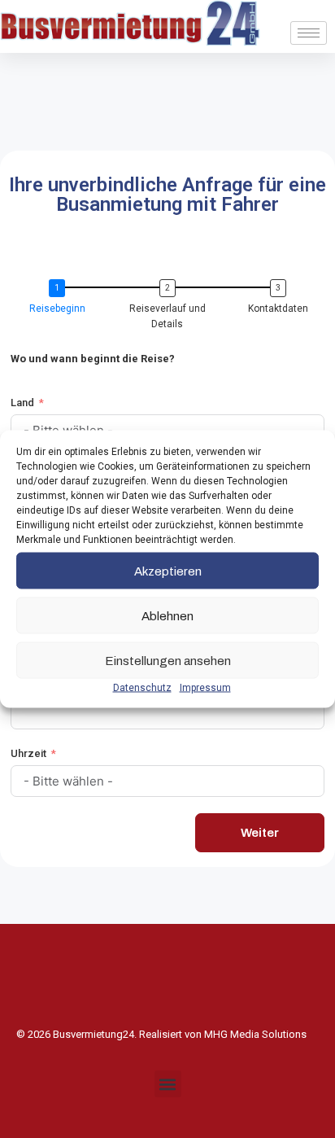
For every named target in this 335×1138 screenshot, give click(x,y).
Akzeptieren (168, 570)
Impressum (205, 688)
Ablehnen (167, 615)
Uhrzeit (28, 753)
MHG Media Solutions (255, 1034)
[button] (167, 1083)
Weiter (260, 832)
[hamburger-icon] (308, 33)
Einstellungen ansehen (168, 660)
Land (22, 402)
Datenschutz (142, 688)
